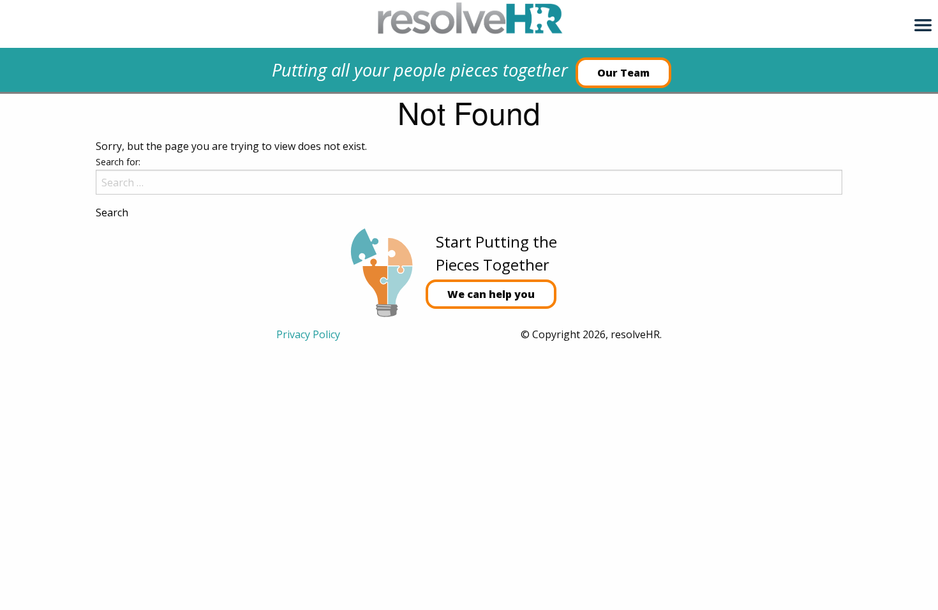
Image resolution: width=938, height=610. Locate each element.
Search (112, 212)
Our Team (623, 73)
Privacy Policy (308, 334)
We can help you (491, 294)
